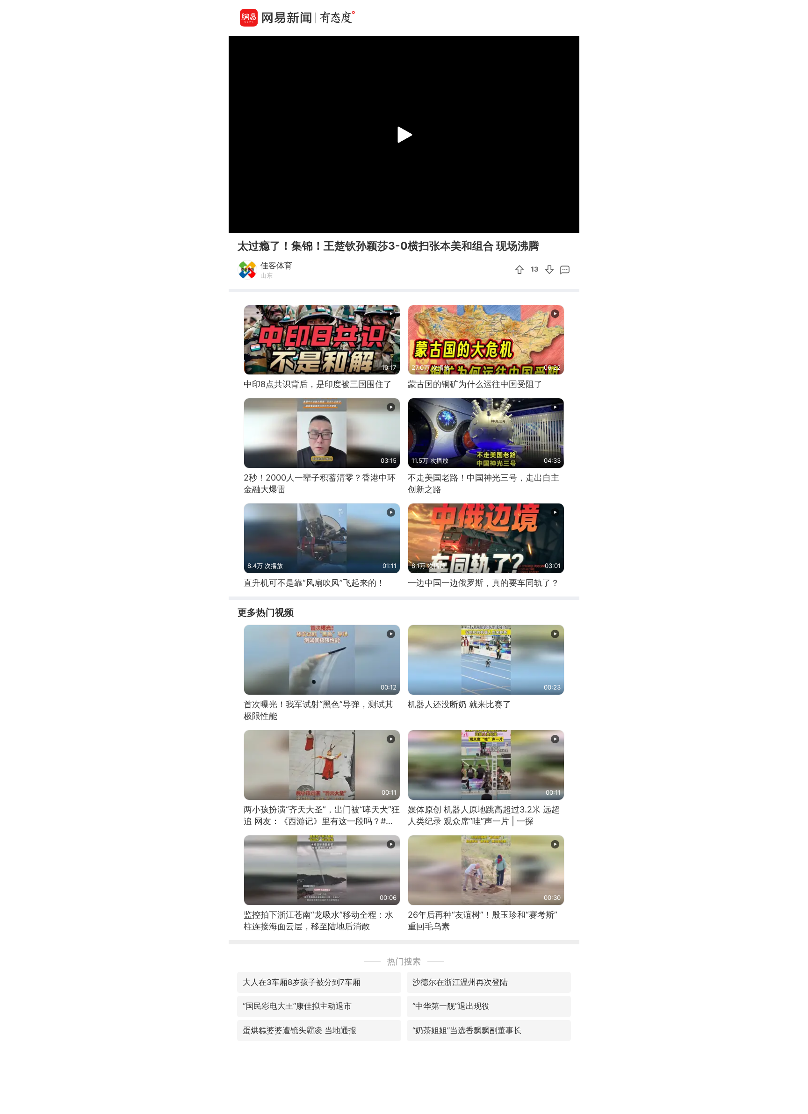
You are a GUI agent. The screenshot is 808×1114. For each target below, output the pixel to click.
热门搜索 (404, 961)
